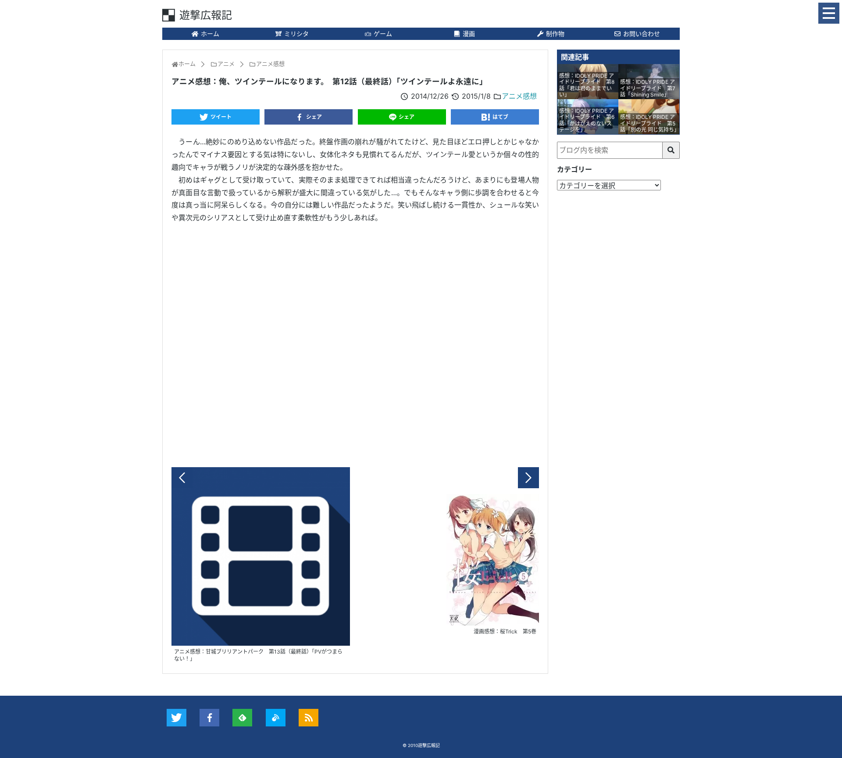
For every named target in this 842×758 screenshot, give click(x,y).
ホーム (210, 33)
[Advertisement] (355, 343)
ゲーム (383, 33)
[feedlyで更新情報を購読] (242, 717)
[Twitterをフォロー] (176, 717)
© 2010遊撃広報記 (421, 745)
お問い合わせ (641, 33)
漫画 (469, 33)
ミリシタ (296, 33)
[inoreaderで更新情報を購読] (275, 717)
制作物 (555, 33)
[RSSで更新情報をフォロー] (308, 717)
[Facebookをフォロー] (209, 717)
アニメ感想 (519, 96)
